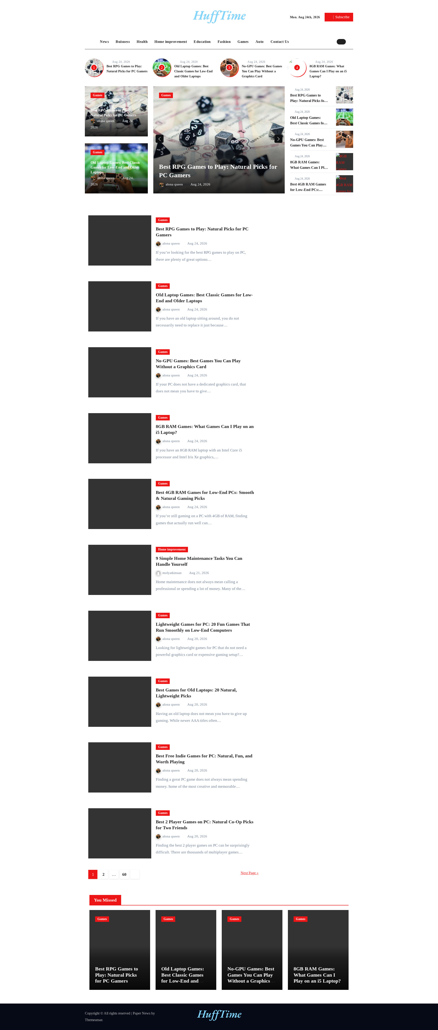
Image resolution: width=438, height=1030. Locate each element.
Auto (260, 42)
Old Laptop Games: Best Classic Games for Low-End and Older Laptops (193, 71)
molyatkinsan (172, 573)
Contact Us (280, 42)
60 (124, 874)
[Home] (91, 42)
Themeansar (93, 1020)
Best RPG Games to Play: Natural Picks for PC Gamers (308, 100)
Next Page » (249, 873)
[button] (350, 41)
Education (202, 42)
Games (243, 42)
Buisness (123, 42)
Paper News (141, 1013)
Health (142, 42)
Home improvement (170, 42)
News (104, 42)
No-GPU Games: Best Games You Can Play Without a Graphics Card (262, 71)
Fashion (224, 42)
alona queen (106, 121)
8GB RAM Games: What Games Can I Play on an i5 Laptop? (328, 71)
